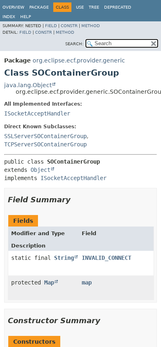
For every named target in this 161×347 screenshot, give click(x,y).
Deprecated (117, 7)
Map (49, 282)
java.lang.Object (28, 85)
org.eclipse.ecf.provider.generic (79, 60)
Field (51, 25)
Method (90, 25)
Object (40, 170)
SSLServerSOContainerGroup (45, 136)
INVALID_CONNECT (106, 257)
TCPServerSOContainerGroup (45, 144)
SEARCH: (74, 44)
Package (39, 7)
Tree (94, 7)
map (87, 282)
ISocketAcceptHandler (37, 113)
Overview (13, 7)
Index (8, 16)
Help (25, 16)
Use (80, 7)
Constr (69, 25)
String (64, 257)
